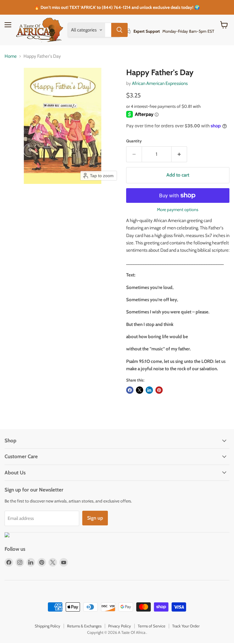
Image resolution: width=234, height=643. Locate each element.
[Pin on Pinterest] (159, 390)
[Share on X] (139, 390)
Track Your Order (186, 625)
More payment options (177, 209)
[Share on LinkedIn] (149, 390)
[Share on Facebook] (129, 390)
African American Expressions (160, 83)
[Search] (119, 30)
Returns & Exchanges (84, 625)
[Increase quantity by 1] (179, 154)
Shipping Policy (47, 625)
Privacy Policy (119, 625)
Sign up (95, 518)
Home (11, 56)
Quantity (134, 141)
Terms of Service (151, 625)
